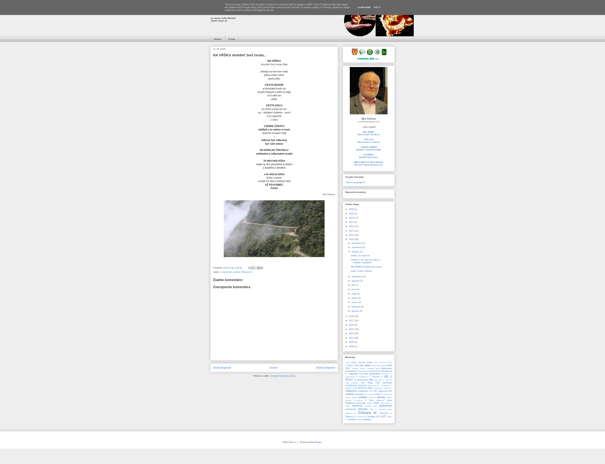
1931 (390, 362)
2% (346, 366)
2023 (351, 222)
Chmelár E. (377, 377)
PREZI (389, 397)
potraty (381, 397)
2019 (351, 239)
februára (356, 306)
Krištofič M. (349, 388)
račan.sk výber (384, 400)
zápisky (367, 419)
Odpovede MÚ (385, 391)
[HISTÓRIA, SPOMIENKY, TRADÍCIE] (362, 54)
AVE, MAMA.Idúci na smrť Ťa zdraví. (369, 133)
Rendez (370, 403)
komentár (387, 382)
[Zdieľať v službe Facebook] (258, 267)
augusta (355, 280)
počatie (354, 397)
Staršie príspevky (325, 367)
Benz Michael (382, 366)
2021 (351, 230)
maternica (351, 390)
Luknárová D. (378, 388)
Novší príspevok (222, 367)
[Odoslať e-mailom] (249, 267)
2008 (351, 346)
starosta (362, 409)
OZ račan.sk (370, 394)
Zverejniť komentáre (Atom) (282, 376)
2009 (351, 342)
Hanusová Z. (386, 374)
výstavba (359, 419)
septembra (357, 276)
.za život (381, 362)
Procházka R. (360, 400)
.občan (369, 362)
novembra (356, 247)
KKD (378, 383)
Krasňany (362, 385)
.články (353, 362)
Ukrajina (371, 416)
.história (361, 362)
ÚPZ (378, 417)
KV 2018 (359, 388)
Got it (377, 7)
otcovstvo (359, 394)
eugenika (353, 373)
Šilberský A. (386, 413)
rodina (382, 403)
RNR (376, 403)
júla (353, 285)
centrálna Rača (373, 368)
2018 (351, 316)
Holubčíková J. (365, 377)
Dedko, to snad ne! (360, 255)
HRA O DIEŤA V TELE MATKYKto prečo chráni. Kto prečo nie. (368, 163)
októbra (355, 251)
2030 (351, 209)
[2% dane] (384, 54)
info (371, 379)
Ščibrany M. (246, 272)
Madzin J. (388, 388)
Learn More (364, 7)
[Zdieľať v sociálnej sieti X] (255, 267)
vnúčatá (351, 419)
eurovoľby (363, 374)
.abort (347, 362)
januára (355, 311)
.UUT (376, 362)
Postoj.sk (372, 397)
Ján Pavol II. (379, 380)
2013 (351, 333)
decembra (356, 243)
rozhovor (357, 405)
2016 (351, 325)
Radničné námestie (355, 403)
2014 (351, 329)
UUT (383, 416)
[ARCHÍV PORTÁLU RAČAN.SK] (377, 54)
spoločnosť (385, 405)
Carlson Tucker (358, 368)
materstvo (363, 391)
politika (363, 397)
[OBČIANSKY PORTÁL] (354, 54)
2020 (351, 235)
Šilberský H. (351, 417)
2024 (351, 218)
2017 (351, 320)
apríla (354, 298)
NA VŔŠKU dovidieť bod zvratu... (367, 266)
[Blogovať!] (252, 267)
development (351, 371)
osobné (236, 272)
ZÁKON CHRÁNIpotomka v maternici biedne (368, 148)
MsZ (371, 391)
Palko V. (379, 394)
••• (387, 362)
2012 (351, 338)
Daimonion (386, 368)
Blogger (318, 442)
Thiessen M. (362, 417)
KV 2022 (368, 388)
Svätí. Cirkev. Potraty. (361, 271)
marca (354, 302)
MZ (375, 391)
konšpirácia (351, 385)
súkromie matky (385, 409)
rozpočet (367, 406)
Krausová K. (387, 385)
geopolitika (374, 373)
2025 (351, 213)
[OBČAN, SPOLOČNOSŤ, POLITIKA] (370, 54)
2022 (351, 226)
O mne (231, 39)
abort (368, 365)
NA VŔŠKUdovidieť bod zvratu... (368, 155)
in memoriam (226, 272)
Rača (371, 400)
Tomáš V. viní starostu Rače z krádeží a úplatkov (365, 261)
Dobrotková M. (363, 371)
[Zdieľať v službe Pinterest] (261, 267)
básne (374, 366)
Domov (218, 39)
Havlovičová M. (351, 377)
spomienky (350, 409)
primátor (348, 400)
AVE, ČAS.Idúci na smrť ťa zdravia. (368, 140)
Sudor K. (373, 409)
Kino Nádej (367, 383)
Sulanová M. (350, 413)
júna (353, 289)
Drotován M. (375, 371)
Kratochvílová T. (374, 385)
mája (354, 293)
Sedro (375, 406)
